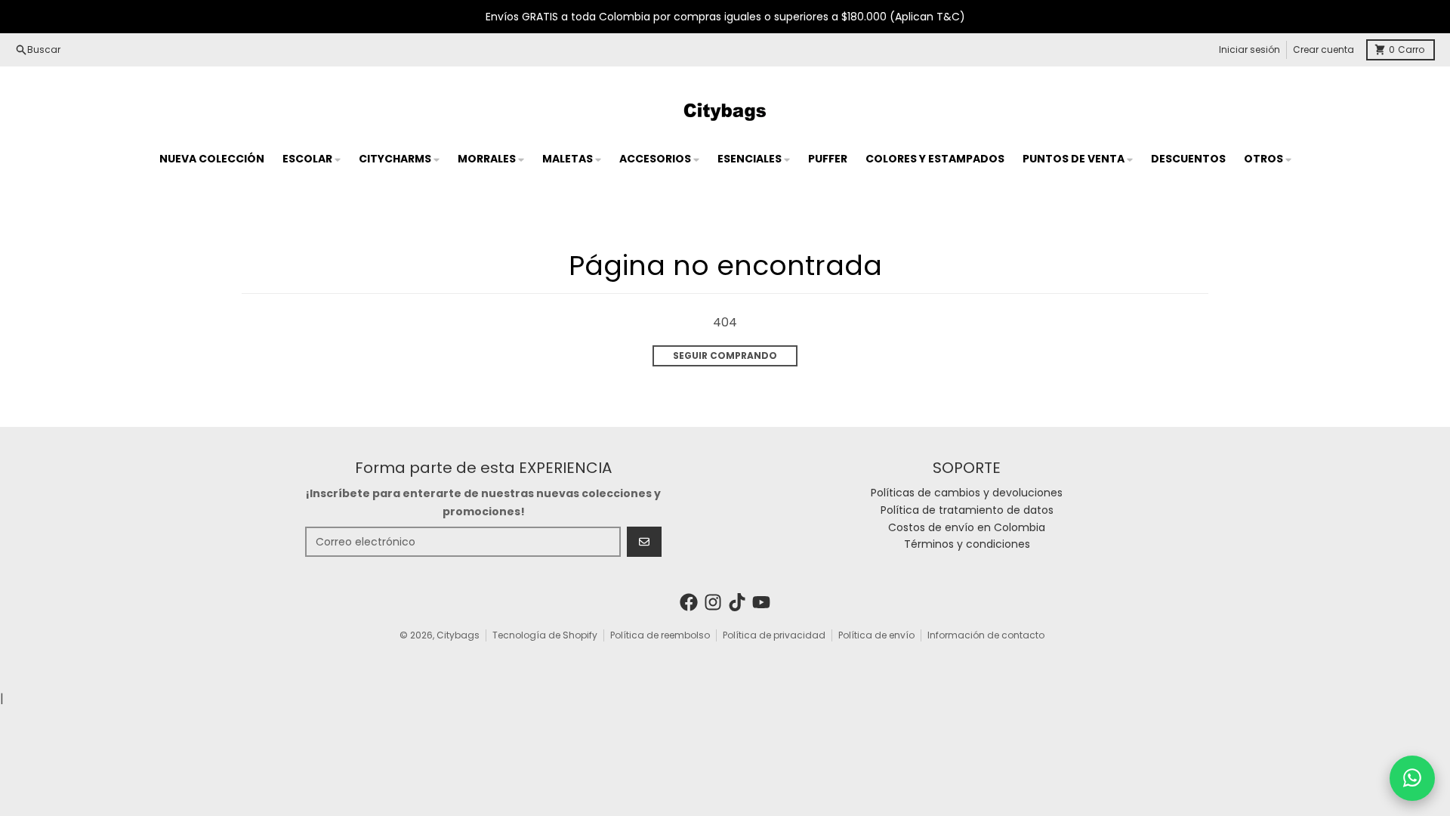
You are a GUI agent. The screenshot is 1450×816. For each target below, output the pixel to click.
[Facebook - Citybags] (689, 602)
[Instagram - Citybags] (713, 602)
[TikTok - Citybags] (737, 602)
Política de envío (876, 635)
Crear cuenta (1323, 49)
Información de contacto (985, 635)
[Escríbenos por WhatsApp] (1412, 778)
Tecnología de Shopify (544, 635)
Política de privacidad (774, 635)
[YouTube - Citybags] (761, 602)
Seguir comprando (725, 355)
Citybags (458, 635)
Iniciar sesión (1249, 49)
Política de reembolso (660, 635)
